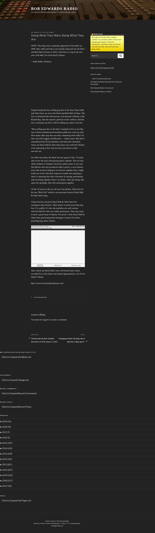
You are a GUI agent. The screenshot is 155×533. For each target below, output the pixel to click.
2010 (7, 470)
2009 (7, 475)
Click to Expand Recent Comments (19, 393)
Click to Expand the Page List (16, 500)
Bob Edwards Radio (54, 9)
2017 (6, 432)
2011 (7, 464)
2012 (7, 459)
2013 (7, 454)
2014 (7, 448)
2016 (6, 437)
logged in (46, 319)
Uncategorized (40, 297)
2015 (7, 443)
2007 (7, 486)
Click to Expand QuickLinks (101, 79)
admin (51, 32)
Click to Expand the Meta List (16, 357)
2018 (6, 427)
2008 (7, 480)
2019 (6, 421)
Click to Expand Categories (15, 380)
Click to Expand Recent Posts (16, 407)
